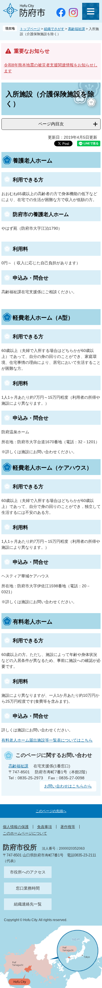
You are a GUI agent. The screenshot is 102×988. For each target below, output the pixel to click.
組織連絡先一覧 (28, 904)
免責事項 (44, 827)
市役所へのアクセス (28, 872)
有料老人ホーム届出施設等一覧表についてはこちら (47, 740)
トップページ (30, 29)
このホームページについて (25, 833)
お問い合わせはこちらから (68, 786)
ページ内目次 (51, 123)
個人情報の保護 (16, 827)
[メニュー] (90, 11)
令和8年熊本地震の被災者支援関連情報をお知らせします (50, 68)
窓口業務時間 (28, 888)
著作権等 (67, 827)
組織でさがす (54, 29)
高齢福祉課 (76, 29)
